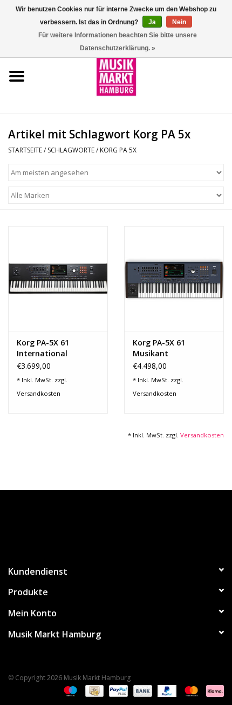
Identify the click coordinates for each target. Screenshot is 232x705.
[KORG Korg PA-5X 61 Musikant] (174, 278)
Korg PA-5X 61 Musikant (159, 347)
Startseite (25, 150)
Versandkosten (38, 393)
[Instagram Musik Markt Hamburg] (125, 522)
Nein (179, 22)
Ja (152, 22)
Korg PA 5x (118, 150)
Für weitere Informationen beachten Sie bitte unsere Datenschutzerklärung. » (117, 41)
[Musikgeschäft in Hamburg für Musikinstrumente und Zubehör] (133, 75)
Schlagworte (70, 150)
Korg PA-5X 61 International (43, 347)
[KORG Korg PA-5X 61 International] (58, 278)
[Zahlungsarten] (69, 690)
